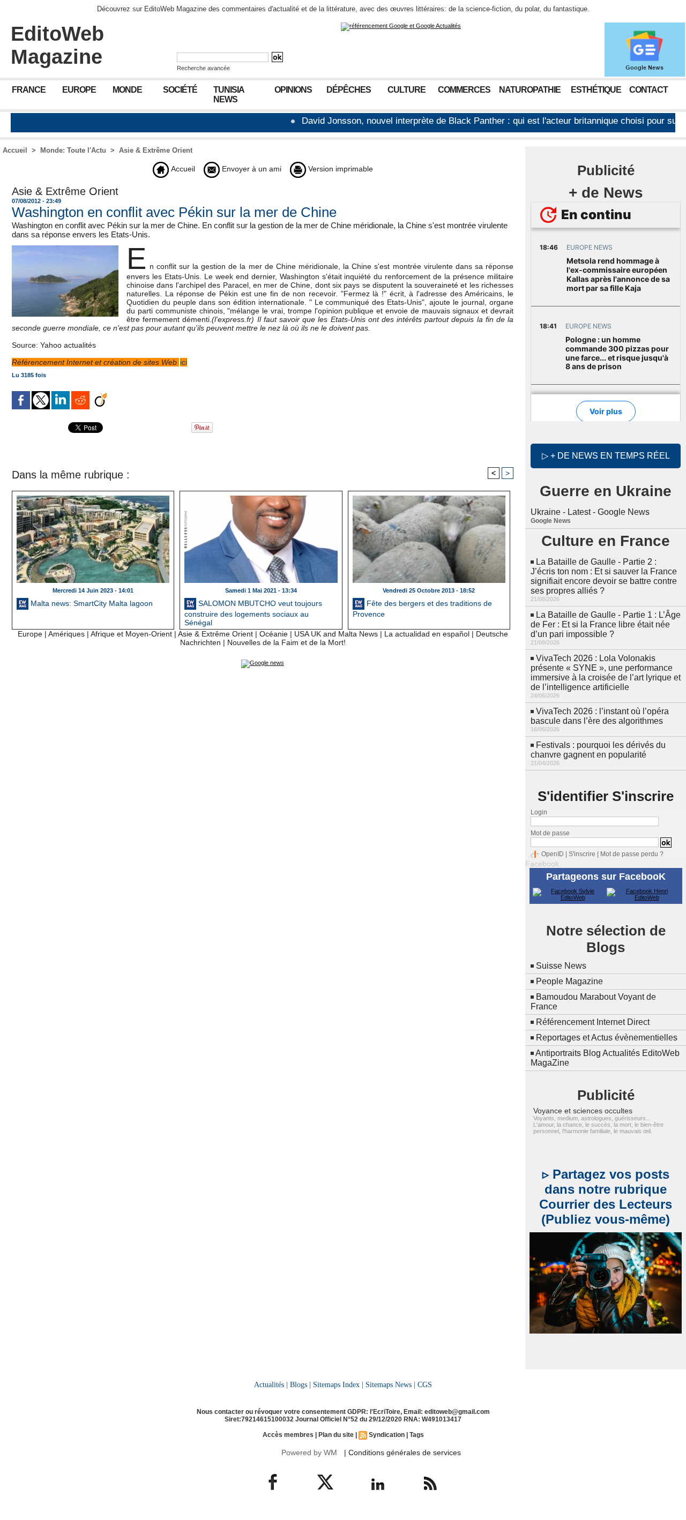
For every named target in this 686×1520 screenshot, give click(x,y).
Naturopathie (530, 89)
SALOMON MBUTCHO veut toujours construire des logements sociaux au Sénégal (253, 612)
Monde (127, 89)
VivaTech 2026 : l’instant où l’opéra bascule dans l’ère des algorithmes (600, 716)
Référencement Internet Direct (593, 1022)
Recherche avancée (203, 68)
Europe (79, 89)
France (29, 89)
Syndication (387, 1435)
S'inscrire (582, 854)
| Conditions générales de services (402, 1452)
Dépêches (348, 89)
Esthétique (596, 89)
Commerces (464, 89)
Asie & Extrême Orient (155, 150)
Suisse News (561, 965)
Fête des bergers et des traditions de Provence (422, 608)
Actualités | (271, 1384)
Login (539, 812)
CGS (424, 1384)
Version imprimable (339, 168)
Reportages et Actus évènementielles (606, 1037)
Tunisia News (228, 94)
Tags (416, 1435)
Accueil (15, 150)
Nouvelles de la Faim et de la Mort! (286, 642)
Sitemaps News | (390, 1384)
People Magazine (569, 981)
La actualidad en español (426, 634)
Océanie (273, 634)
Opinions (293, 89)
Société (180, 89)
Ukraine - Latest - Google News (590, 511)
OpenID (552, 854)
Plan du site (336, 1435)
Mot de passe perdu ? (631, 854)
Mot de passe (550, 833)
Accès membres (288, 1435)
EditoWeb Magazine (57, 45)
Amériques (66, 634)
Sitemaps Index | (338, 1384)
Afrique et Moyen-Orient (131, 634)
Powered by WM (309, 1452)
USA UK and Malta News (336, 634)
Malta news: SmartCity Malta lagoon (90, 603)
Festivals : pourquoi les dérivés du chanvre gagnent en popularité (598, 749)
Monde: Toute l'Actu (73, 150)
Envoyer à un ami (250, 168)
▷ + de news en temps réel (606, 455)
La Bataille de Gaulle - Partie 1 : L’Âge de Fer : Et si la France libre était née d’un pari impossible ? (606, 624)
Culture (406, 89)
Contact (648, 89)
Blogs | (300, 1384)
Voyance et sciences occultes (582, 1110)
